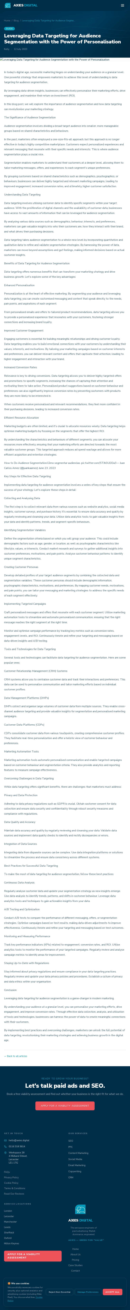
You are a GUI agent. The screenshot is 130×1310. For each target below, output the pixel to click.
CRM (70, 1177)
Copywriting (74, 1171)
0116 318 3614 (17, 1146)
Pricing (75, 1260)
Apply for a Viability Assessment (65, 1105)
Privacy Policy (11, 1177)
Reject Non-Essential (59, 1292)
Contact (75, 1270)
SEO (70, 1140)
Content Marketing (78, 1153)
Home (7, 20)
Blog (16, 20)
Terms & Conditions (14, 1188)
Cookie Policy (11, 1183)
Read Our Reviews (14, 1193)
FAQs (7, 1172)
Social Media (75, 1159)
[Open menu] (122, 5)
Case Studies (75, 1265)
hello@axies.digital (19, 1140)
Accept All (112, 1292)
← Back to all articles (15, 1056)
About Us (75, 1254)
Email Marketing (76, 1165)
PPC (70, 1147)
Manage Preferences (88, 1292)
